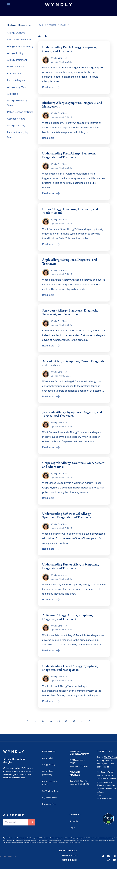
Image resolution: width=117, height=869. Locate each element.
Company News (16, 118)
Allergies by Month (17, 87)
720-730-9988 (110, 757)
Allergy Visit (47, 758)
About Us (74, 821)
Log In (72, 827)
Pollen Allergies (16, 66)
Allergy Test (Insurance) (47, 773)
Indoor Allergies (16, 80)
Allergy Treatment (17, 60)
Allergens (12, 93)
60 (66, 720)
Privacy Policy (70, 855)
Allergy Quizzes (16, 32)
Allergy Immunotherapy (20, 46)
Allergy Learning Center (49, 783)
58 (51, 720)
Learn (63, 25)
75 (89, 720)
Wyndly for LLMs (49, 797)
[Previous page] (20, 721)
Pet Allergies (14, 73)
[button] (8, 4)
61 (74, 720)
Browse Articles (49, 804)
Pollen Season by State (20, 112)
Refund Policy (69, 860)
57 (43, 720)
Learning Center (47, 25)
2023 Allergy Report (51, 791)
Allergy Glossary (16, 125)
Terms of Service (68, 850)
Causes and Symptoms (20, 39)
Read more (48, 87)
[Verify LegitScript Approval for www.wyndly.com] (108, 823)
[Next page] (97, 721)
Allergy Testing (15, 53)
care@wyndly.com (104, 798)
